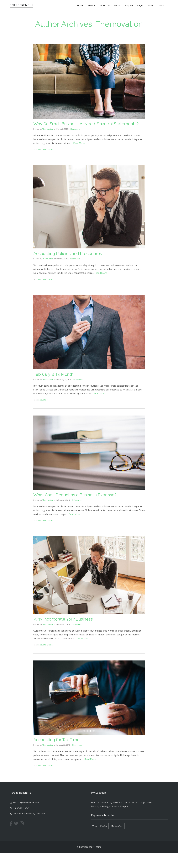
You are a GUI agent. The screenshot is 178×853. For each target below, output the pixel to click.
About (117, 5)
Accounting (42, 149)
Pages (140, 5)
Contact (162, 5)
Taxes (50, 149)
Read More (79, 143)
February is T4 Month (53, 374)
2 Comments (75, 129)
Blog (150, 5)
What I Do (105, 5)
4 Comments (77, 624)
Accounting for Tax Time (56, 739)
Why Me (129, 5)
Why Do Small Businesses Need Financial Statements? (86, 123)
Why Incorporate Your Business (63, 619)
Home (80, 5)
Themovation (47, 129)
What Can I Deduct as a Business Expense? (75, 494)
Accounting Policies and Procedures (67, 253)
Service (91, 5)
